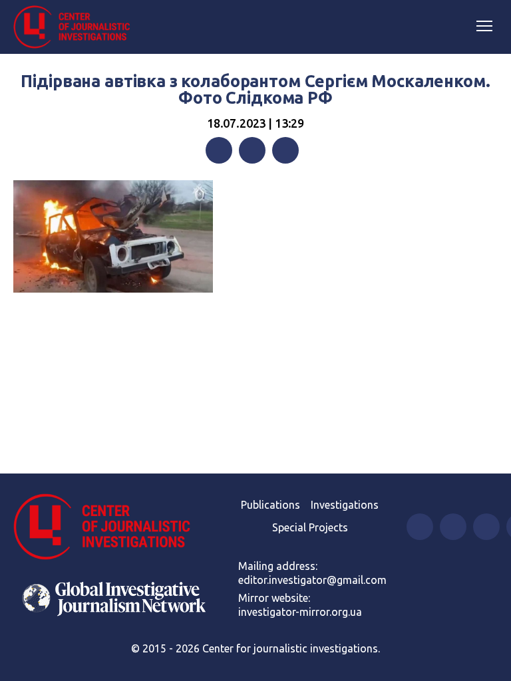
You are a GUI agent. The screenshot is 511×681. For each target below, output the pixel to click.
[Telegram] (285, 150)
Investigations (345, 505)
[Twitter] (252, 150)
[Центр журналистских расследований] (76, 27)
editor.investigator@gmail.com (312, 580)
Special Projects (310, 527)
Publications (270, 505)
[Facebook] (219, 150)
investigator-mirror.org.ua (300, 612)
